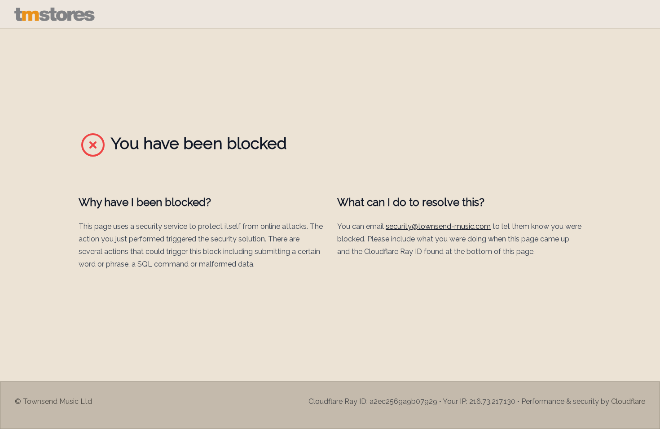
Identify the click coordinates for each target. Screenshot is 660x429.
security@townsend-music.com (438, 226)
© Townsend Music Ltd (53, 401)
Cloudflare (628, 401)
